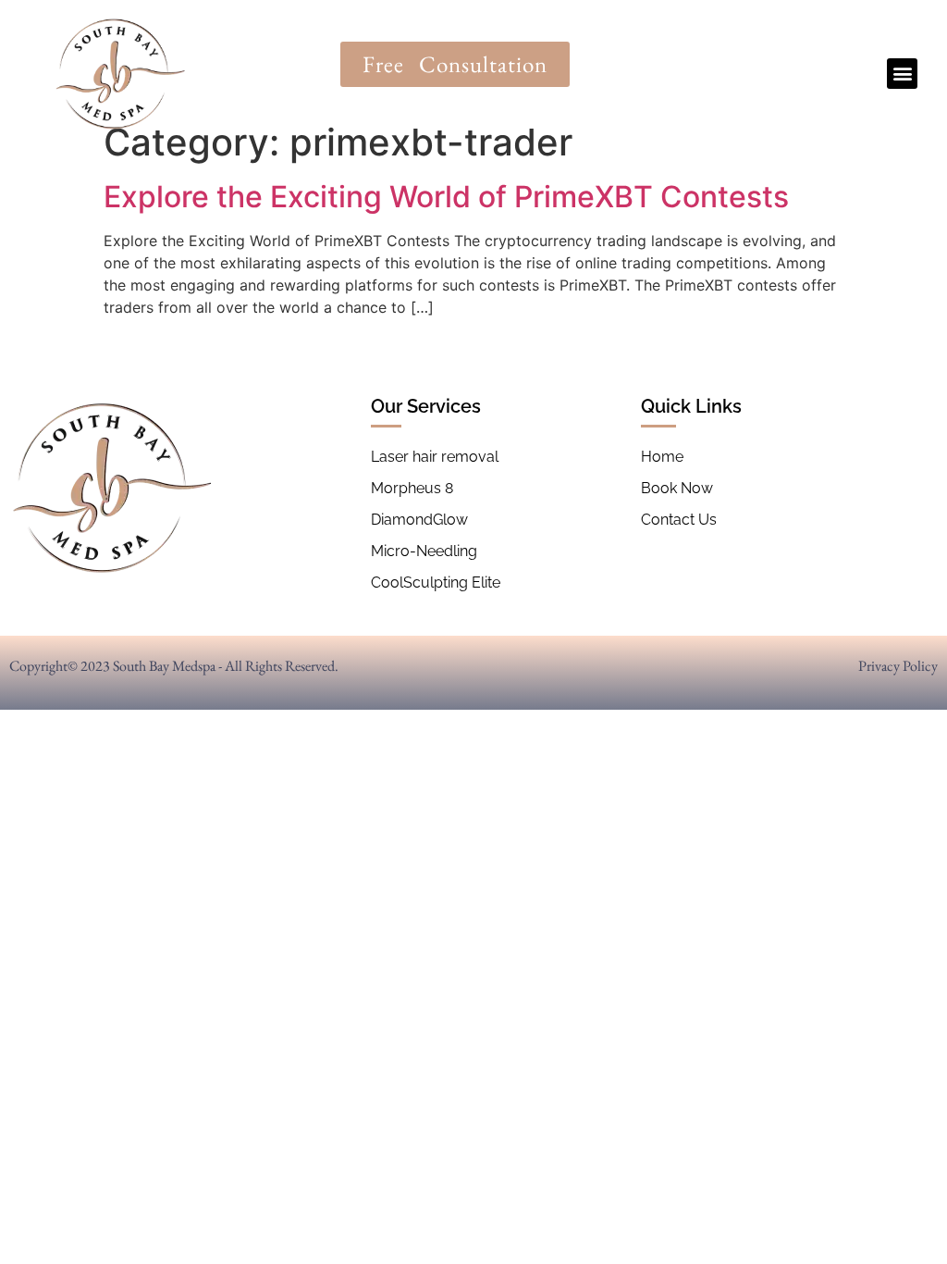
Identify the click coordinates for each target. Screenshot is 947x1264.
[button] (902, 73)
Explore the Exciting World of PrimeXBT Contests (446, 197)
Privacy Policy (898, 665)
